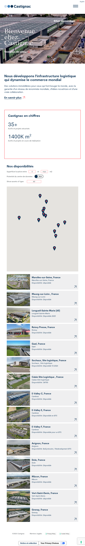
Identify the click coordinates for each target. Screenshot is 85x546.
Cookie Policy (65, 533)
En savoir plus (12, 97)
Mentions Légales (36, 534)
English (82, 1)
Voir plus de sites (15, 51)
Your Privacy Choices (50, 543)
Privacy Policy (51, 533)
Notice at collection (28, 543)
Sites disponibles (64, 20)
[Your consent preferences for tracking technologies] (81, 542)
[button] (45, 216)
